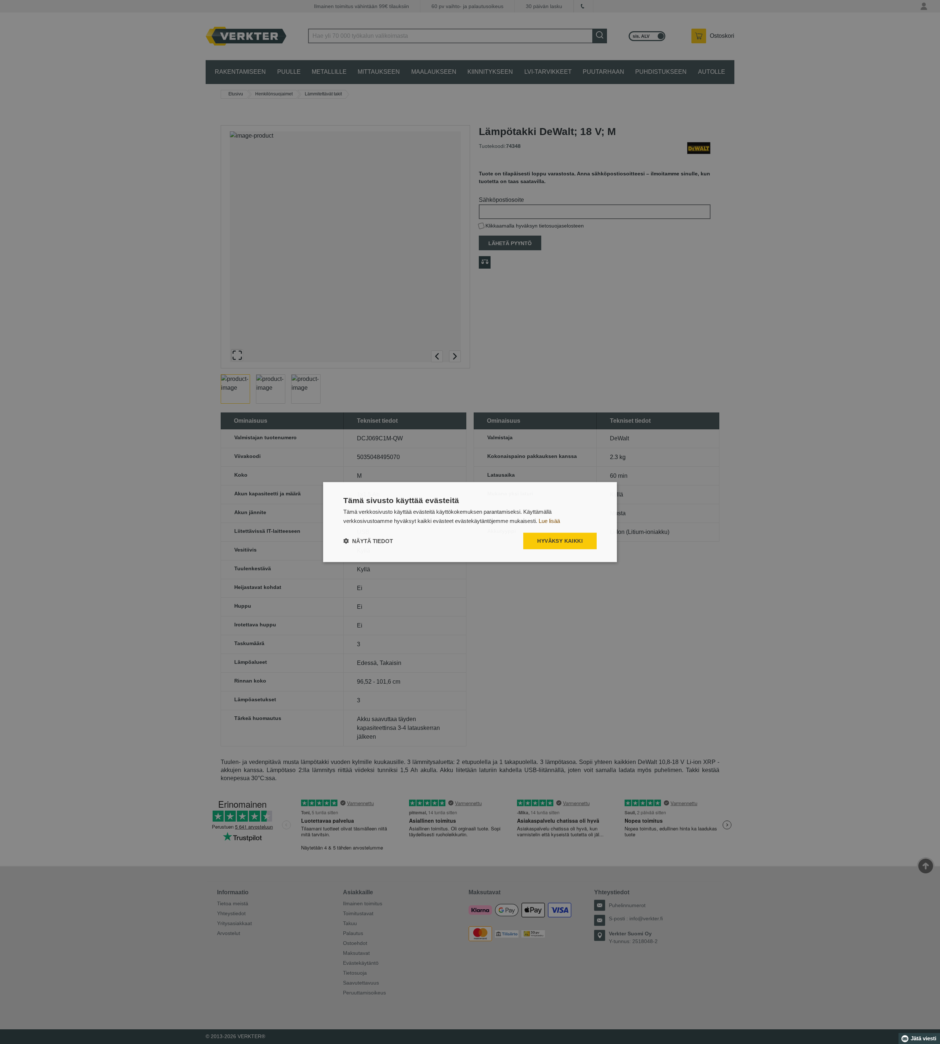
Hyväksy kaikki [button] (560, 541)
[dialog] (470, 522)
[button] (368, 541)
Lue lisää (549, 520)
